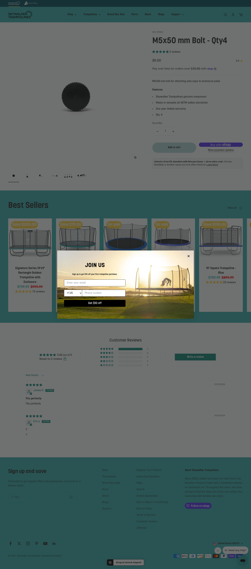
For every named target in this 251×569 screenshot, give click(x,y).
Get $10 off (95, 303)
